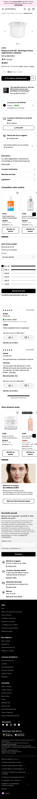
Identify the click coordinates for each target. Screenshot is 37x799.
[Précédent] (5, 31)
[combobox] (18, 257)
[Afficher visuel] (18, 30)
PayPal (21, 66)
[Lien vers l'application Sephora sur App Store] (19, 734)
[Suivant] (32, 31)
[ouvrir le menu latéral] (2, 9)
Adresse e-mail (6, 541)
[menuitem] (29, 9)
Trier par (4, 253)
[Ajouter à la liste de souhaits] (17, 193)
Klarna (32, 66)
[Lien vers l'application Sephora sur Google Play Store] (7, 734)
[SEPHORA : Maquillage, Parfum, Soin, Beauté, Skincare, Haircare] (10, 9)
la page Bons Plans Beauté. (9, 744)
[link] (18, 291)
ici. (9, 741)
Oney (25, 66)
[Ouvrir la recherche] (24, 9)
